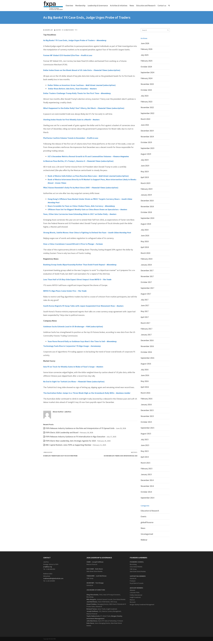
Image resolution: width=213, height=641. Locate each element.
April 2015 (145, 457)
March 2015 (145, 462)
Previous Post (60, 454)
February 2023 (146, 101)
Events (143, 516)
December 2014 (147, 480)
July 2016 (144, 369)
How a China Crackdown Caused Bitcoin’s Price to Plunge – (73, 244)
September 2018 (147, 218)
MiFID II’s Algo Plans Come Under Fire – (65, 291)
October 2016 (146, 352)
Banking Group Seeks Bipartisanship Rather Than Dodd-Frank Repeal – (79, 264)
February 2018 (146, 259)
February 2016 (146, 398)
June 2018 (145, 235)
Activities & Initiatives (118, 5)
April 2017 (145, 317)
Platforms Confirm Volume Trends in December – (70, 138)
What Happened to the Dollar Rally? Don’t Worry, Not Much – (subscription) (83, 108)
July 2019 (144, 160)
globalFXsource (69, 30)
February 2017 (146, 328)
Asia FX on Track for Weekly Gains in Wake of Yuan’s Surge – (73, 366)
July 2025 (144, 55)
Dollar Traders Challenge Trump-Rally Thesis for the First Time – (77, 93)
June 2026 (145, 43)
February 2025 (146, 60)
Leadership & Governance (98, 5)
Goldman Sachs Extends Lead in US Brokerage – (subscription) (73, 326)
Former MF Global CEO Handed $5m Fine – (67, 55)
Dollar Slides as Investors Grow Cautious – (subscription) (82, 85)
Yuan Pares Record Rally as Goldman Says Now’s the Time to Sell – (82, 341)
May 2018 (145, 241)
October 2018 (146, 212)
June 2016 (145, 375)
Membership (80, 5)
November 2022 (147, 107)
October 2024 (146, 66)
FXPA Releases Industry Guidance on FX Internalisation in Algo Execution (75, 436)
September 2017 (147, 288)
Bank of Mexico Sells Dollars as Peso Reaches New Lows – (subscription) (88, 176)
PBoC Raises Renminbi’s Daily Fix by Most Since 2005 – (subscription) (80, 187)
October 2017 (146, 282)
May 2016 (145, 381)
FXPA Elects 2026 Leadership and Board (61, 432)
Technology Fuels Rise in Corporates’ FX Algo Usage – (72, 346)
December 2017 (147, 270)
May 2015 (145, 451)
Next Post (120, 454)
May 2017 (145, 311)
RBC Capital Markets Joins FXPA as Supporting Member (68, 445)
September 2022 (147, 113)
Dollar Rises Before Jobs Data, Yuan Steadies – (72, 88)
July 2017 (144, 299)
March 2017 (145, 323)
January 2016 (146, 404)
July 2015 (144, 439)
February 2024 (146, 78)
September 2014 (147, 497)
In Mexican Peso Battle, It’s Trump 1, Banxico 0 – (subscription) (78, 161)
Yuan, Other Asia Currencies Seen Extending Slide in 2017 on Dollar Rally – (79, 214)
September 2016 (147, 358)
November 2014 (147, 486)
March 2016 (145, 393)
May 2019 (145, 171)
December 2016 (147, 340)
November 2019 (147, 136)
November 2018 (147, 206)
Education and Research (145, 5)
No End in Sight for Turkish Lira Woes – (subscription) (74, 381)
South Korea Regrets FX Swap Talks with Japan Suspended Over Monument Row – (83, 306)
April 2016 (145, 387)
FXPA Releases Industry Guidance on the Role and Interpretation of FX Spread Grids (79, 428)
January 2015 (146, 474)
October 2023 (146, 90)
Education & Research (150, 510)
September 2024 (147, 72)
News (132, 5)
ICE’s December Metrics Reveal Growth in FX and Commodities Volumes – (88, 156)
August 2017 (146, 293)
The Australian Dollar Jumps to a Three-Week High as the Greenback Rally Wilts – (86, 393)
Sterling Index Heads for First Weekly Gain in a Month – (71, 119)
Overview (69, 5)
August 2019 (146, 154)
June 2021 (145, 125)
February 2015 (146, 468)
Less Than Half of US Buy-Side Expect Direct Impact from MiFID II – (77, 279)
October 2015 (146, 422)
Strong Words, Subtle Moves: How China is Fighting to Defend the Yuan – (87, 232)
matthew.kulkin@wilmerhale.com (53, 578)
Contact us (162, 5)
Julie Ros (58, 30)
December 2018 (147, 200)
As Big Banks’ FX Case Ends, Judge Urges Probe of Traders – (74, 40)
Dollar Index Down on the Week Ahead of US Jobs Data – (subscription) (81, 70)
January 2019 (146, 195)
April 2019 (145, 177)
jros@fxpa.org (47, 567)
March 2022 (145, 119)
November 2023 (147, 84)
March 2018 (145, 253)
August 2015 (146, 433)
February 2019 (146, 189)
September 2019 (147, 148)
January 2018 (146, 264)
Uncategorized (147, 534)
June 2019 (145, 165)
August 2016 (146, 363)
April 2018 (145, 247)
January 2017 (146, 334)
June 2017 (145, 305)
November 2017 (147, 276)
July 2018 (144, 229)
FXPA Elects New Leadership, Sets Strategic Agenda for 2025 (70, 441)
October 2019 (146, 142)
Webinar (144, 539)
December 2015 (147, 410)
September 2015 (147, 428)
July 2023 (144, 95)
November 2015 (147, 416)
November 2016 (147, 346)
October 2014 (146, 492)
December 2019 (147, 130)
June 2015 (145, 445)
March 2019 (145, 183)
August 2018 (146, 224)
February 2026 (146, 49)
